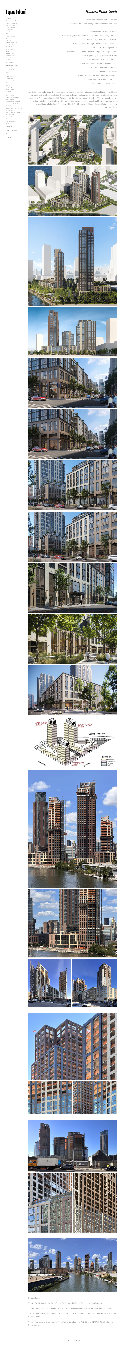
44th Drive (9, 51)
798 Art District (10, 110)
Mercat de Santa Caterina (13, 112)
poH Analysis (9, 62)
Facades (8, 91)
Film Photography (12, 65)
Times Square (10, 89)
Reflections (9, 87)
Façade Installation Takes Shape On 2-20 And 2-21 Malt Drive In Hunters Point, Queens (71, 1303)
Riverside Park (10, 80)
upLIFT (8, 60)
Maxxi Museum (10, 99)
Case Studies (10, 95)
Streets (8, 85)
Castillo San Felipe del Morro (14, 108)
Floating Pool (9, 116)
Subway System (10, 67)
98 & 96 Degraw (10, 47)
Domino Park (9, 83)
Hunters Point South (11, 23)
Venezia (8, 123)
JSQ (7, 38)
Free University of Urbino (13, 103)
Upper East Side (10, 76)
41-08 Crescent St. (11, 21)
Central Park (9, 78)
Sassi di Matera (10, 119)
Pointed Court (10, 53)
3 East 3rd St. (10, 44)
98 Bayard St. (10, 49)
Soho (7, 72)
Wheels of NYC (10, 70)
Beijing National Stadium (13, 101)
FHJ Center (9, 34)
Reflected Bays (10, 55)
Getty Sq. (8, 40)
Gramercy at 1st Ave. (12, 25)
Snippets (9, 126)
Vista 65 (8, 31)
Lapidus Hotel (10, 29)
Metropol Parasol (10, 121)
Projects (8, 18)
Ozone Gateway (10, 57)
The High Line (10, 114)
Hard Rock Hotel (10, 36)
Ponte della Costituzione (13, 97)
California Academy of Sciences (15, 106)
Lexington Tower (10, 27)
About (8, 134)
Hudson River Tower (11, 42)
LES (7, 74)
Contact (8, 137)
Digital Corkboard (11, 130)
